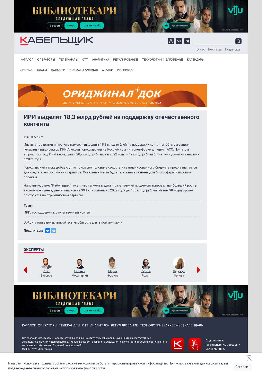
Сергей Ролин (146, 273)
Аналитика (100, 59)
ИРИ (27, 212)
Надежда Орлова (179, 273)
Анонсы (26, 70)
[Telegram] (53, 230)
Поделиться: (33, 231)
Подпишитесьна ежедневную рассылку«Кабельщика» (223, 345)
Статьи (107, 70)
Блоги (42, 70)
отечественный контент (74, 212)
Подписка (232, 49)
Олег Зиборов (46, 273)
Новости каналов (83, 70)
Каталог (26, 59)
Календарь (195, 59)
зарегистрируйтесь (58, 222)
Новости (58, 70)
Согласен (242, 367)
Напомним (32, 185)
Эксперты (34, 249)
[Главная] (57, 41)
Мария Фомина (112, 273)
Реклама (215, 49)
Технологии (152, 59)
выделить (91, 144)
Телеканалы (68, 59)
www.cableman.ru (105, 338)
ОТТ (85, 59)
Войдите (30, 222)
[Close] (249, 358)
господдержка (43, 212)
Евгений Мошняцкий (80, 273)
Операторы (46, 59)
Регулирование (125, 59)
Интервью (125, 70)
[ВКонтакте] (47, 230)
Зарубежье (174, 59)
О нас (200, 49)
